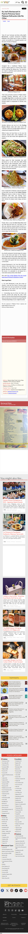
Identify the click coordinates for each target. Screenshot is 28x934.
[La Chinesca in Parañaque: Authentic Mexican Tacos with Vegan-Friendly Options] (14, 530)
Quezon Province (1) (20, 817)
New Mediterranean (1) (7, 809)
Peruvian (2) (5, 811)
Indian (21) (4, 778)
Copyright (5, 917)
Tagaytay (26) (18, 827)
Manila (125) (18, 798)
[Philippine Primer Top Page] (5, 4)
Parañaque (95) (18, 810)
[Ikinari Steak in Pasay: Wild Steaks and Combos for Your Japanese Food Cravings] (4, 747)
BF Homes (13, 541)
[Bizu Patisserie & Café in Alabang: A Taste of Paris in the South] (4, 720)
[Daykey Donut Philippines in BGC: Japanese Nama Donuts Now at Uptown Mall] (14, 498)
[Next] (24, 425)
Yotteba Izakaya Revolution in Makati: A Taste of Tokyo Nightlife (16, 710)
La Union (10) (18, 788)
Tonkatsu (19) (5, 837)
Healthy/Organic (7, 606)
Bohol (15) (17, 768)
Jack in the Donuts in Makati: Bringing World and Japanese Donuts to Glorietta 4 (16, 690)
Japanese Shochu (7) (20, 843)
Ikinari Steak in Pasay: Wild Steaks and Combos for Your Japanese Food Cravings (16, 744)
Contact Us (23, 917)
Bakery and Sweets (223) (8, 851)
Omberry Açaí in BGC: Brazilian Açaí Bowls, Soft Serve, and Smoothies (13, 598)
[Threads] (21, 892)
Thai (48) (4, 795)
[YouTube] (22, 910)
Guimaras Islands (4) (20, 778)
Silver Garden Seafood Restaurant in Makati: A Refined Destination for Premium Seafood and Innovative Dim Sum (15, 684)
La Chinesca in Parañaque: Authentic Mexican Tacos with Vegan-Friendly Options (13, 534)
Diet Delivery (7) (6, 866)
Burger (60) (4, 817)
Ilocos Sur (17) (18, 784)
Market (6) (4, 876)
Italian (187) (5, 780)
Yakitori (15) (5, 841)
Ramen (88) (4, 825)
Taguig (8, 509)
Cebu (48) (17, 774)
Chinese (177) (5, 765)
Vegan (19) (17, 852)
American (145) (5, 761)
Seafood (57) (5, 829)
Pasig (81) (17, 814)
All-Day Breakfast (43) (7, 849)
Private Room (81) (19, 845)
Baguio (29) (18, 763)
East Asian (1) (5, 805)
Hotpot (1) (4, 821)
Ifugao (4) (17, 780)
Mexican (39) (5, 785)
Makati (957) (18, 794)
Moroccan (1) (5, 807)
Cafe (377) (4, 857)
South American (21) (7, 789)
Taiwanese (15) (5, 793)
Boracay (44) (18, 770)
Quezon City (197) (19, 816)
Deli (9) (3, 864)
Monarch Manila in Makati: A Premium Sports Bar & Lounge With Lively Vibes (16, 724)
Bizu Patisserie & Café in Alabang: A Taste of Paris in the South (17, 717)
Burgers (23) (5, 819)
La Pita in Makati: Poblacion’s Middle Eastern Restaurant (16, 730)
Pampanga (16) (18, 808)
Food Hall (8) (5, 870)
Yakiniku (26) (5, 839)
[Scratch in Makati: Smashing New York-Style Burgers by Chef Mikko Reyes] (4, 706)
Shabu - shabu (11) (6, 831)
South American (19, 541)
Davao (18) (17, 776)
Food (8, 21)
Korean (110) (5, 783)
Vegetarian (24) (19, 854)
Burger (20, 669)
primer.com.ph (13, 928)
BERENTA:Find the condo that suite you (5, 924)
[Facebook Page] (2, 891)
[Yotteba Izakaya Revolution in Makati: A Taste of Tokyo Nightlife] (4, 713)
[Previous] (4, 425)
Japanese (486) (5, 782)
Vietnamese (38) (6, 797)
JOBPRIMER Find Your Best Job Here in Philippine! (14, 924)
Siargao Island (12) (19, 823)
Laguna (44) (18, 790)
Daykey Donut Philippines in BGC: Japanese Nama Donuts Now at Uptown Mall (13, 502)
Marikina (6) (18, 800)
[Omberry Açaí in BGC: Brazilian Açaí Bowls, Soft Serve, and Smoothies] (14, 594)
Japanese (19, 510)
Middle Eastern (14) (6, 787)
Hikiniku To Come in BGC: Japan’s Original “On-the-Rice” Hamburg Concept (16, 737)
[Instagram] (11, 891)
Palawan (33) (18, 806)
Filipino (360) (5, 768)
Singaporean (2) (5, 813)
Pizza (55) (4, 823)
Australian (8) (5, 763)
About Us (4, 914)
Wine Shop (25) (5, 878)
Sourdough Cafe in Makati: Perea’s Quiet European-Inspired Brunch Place (16, 697)
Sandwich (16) (5, 827)
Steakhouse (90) (6, 833)
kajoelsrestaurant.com (13, 391)
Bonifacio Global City (7, 510)
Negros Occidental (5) (20, 804)
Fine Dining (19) (5, 868)
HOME (4, 21)
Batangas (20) (18, 767)
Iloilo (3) (17, 786)
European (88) (5, 767)
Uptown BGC (14, 510)
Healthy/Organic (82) (7, 874)
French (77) (4, 770)
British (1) (4, 803)
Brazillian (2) (5, 801)
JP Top (17, 2)
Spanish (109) (5, 791)
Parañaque (9, 541)
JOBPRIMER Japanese (23, 924)
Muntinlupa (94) (19, 802)
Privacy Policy (14, 914)
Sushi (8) (4, 835)
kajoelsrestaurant (12, 393)
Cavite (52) (17, 772)
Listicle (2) (4, 847)
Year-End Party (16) (19, 856)
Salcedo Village (9, 637)
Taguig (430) (18, 829)
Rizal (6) (17, 819)
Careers (14, 917)
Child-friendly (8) (19, 836)
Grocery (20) (5, 872)
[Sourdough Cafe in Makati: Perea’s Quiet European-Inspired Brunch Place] (4, 700)
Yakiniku (18, 637)
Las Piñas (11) (18, 792)
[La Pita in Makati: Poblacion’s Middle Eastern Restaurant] (4, 733)
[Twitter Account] (7, 892)
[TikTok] (16, 892)
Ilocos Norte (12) (19, 782)
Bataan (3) (17, 765)
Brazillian (12, 606)
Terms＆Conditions (23, 914)
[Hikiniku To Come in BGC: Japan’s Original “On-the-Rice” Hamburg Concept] (4, 740)
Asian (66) (4, 799)
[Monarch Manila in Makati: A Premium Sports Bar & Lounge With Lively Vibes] (4, 727)
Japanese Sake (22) (19, 841)
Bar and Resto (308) (6, 853)
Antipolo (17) (18, 761)
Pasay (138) (18, 812)
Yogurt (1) (4, 843)
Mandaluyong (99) (19, 796)
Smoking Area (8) (19, 850)
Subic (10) (17, 825)
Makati (14, 637)
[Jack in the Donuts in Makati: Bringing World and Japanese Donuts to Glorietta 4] (4, 693)
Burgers (5, 670)
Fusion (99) (4, 772)
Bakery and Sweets (13, 509)
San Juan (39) (18, 821)
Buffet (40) (4, 855)
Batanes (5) (18, 831)
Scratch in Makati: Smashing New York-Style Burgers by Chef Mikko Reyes (16, 703)
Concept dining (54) (6, 859)
